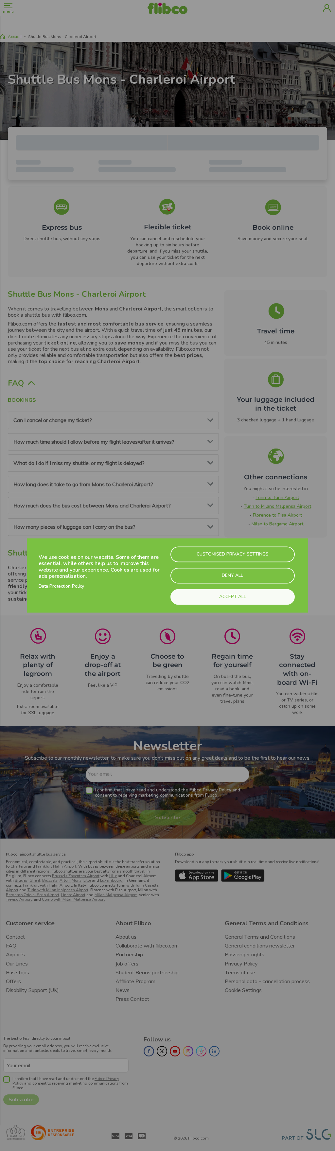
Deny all (232, 575)
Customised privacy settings (233, 554)
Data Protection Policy (61, 586)
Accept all (232, 596)
